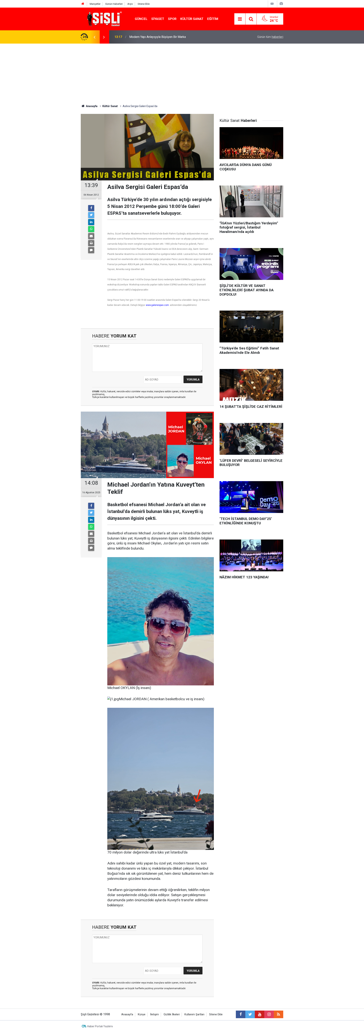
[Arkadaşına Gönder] (91, 236)
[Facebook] (91, 208)
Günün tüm (270, 37)
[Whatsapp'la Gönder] (91, 229)
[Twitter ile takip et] (250, 1014)
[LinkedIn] (91, 222)
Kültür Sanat (191, 19)
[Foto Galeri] (281, 3)
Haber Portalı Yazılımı (100, 1026)
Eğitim (212, 19)
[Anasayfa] (83, 3)
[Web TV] (272, 3)
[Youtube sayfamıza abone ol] (259, 1014)
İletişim (154, 1014)
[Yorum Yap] (91, 250)
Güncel (141, 19)
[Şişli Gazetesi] (103, 18)
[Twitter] (91, 215)
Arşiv (130, 3)
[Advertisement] (182, 72)
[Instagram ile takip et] (269, 1014)
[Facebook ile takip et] (240, 1014)
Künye (141, 1014)
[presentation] (94, 37)
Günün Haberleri (114, 3)
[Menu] (239, 19)
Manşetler (95, 3)
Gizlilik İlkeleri (172, 1014)
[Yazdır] (91, 243)
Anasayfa (127, 1014)
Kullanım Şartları (194, 1014)
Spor (172, 19)
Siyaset (157, 19)
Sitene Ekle (144, 3)
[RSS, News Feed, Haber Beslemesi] (278, 1014)
